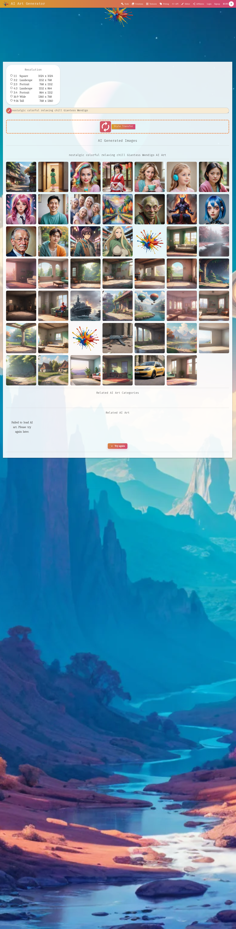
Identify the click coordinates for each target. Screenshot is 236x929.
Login (209, 4)
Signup (217, 4)
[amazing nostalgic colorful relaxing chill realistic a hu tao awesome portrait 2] (214, 177)
